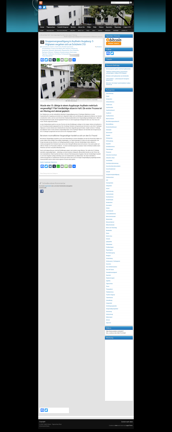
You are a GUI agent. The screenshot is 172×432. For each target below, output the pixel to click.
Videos (100, 30)
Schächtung (109, 258)
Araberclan (109, 104)
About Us (80, 30)
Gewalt (108, 171)
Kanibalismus (109, 197)
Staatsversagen (73, 52)
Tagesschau (50, 30)
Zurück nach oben (127, 422)
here (116, 425)
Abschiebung (109, 93)
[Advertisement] (119, 370)
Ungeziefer (109, 303)
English (108, 135)
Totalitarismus (51, 54)
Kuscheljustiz (109, 211)
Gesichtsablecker (110, 169)
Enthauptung (109, 141)
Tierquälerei (109, 289)
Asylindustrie (109, 107)
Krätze (108, 208)
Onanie (108, 239)
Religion (108, 255)
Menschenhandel (111, 216)
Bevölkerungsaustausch (67, 46)
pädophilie (109, 241)
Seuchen (108, 264)
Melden (72, 30)
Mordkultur (109, 230)
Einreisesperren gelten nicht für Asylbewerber (118, 69)
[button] (41, 192)
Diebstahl (108, 130)
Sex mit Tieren (110, 269)
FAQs (87, 30)
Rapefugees (44, 52)
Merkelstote (109, 219)
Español (108, 143)
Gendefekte (109, 160)
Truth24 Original (62, 30)
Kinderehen (51, 50)
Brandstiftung (109, 124)
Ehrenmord (109, 132)
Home (41, 30)
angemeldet (48, 186)
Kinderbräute (45, 50)
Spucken (108, 275)
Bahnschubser (110, 118)
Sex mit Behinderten (111, 267)
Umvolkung (58, 54)
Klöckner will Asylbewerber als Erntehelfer (117, 76)
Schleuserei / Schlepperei (54, 52)
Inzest (107, 188)
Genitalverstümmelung (112, 163)
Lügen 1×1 (124, 30)
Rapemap (115, 30)
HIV (64, 48)
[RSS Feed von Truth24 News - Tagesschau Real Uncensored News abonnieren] (40, 2)
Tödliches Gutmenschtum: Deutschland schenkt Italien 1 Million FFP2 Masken (116, 72)
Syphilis (108, 281)
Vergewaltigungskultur (47, 55)
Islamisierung (74, 48)
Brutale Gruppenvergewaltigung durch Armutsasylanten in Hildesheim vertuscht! (83, 36)
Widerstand (109, 317)
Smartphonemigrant (64, 52)
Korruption (109, 205)
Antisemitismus (110, 102)
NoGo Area (109, 236)
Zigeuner (108, 322)
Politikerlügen (110, 247)
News (71, 50)
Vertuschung (109, 314)
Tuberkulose (109, 297)
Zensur (108, 320)
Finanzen (108, 152)
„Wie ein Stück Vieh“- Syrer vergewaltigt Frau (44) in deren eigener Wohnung (58, 35)
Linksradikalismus (111, 213)
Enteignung (109, 138)
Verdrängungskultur (65, 54)
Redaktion (99, 46)
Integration (68, 48)
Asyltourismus (58, 46)
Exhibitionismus (110, 146)
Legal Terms (129, 425)
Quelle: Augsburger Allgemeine (48, 162)
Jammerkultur (109, 194)
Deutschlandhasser (46, 48)
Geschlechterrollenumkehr (113, 166)
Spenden (107, 30)
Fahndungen (109, 149)
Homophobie (109, 183)
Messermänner (58, 50)
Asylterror (52, 46)
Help (93, 30)
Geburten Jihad (110, 157)
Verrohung (109, 311)
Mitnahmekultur (66, 50)
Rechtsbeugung (110, 253)
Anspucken (109, 99)
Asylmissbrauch (45, 46)
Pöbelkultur (76, 50)
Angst (107, 96)
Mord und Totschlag (111, 227)
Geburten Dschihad (111, 155)
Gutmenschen (110, 177)
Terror (107, 286)
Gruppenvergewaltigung (57, 48)
